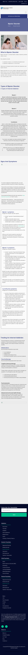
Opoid (4, 536)
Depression (5, 551)
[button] (26, 12)
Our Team (21, 1)
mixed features (21, 226)
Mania (4, 596)
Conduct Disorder (6, 567)
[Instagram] (6, 626)
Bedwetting (5, 565)
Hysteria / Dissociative (7, 555)
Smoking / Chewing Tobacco (9, 538)
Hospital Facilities (12, 1)
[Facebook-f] (2, 626)
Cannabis (4, 528)
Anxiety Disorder (6, 547)
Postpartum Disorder (7, 608)
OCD (3, 598)
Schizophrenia (6, 606)
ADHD (4, 561)
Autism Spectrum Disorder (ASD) (9, 563)
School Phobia (6, 573)
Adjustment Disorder (7, 545)
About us (5, 1)
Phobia (4, 602)
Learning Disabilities (7, 569)
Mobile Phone (5, 534)
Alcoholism (5, 526)
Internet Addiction (6, 532)
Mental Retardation (6, 571)
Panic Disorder (6, 600)
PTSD (4, 604)
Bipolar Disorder (6, 549)
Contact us (24, 3)
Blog (25, 1)
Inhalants (4, 530)
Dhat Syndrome (6, 553)
